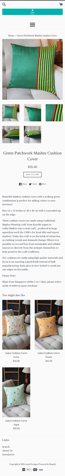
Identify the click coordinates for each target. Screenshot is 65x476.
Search (6, 446)
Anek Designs (32, 464)
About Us (7, 450)
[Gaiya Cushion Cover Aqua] (16, 392)
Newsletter (8, 454)
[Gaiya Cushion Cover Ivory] (16, 325)
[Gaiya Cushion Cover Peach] (49, 325)
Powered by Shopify (47, 464)
